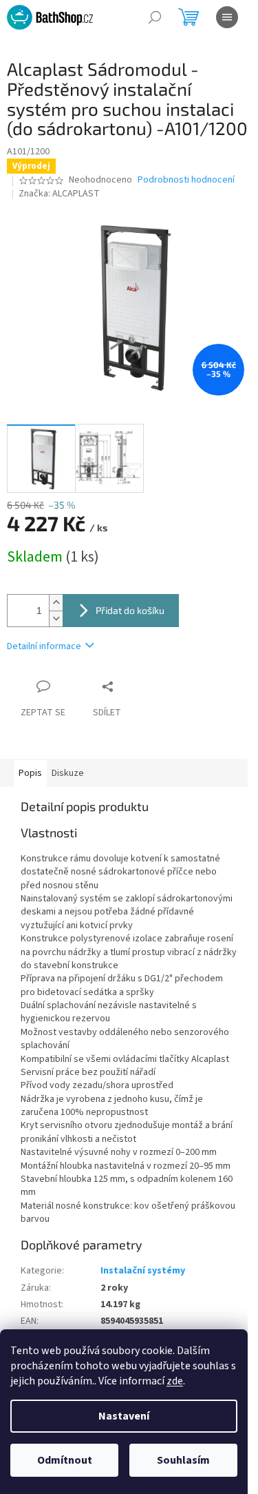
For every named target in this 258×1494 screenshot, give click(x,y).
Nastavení (123, 1416)
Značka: (59, 194)
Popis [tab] (30, 773)
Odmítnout (64, 1460)
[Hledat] (155, 17)
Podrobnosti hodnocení (186, 180)
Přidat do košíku (130, 610)
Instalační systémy (142, 1271)
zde (174, 1381)
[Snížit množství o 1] (56, 618)
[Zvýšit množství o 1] (56, 603)
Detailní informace (44, 646)
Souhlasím (183, 1460)
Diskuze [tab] (68, 773)
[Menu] (227, 17)
